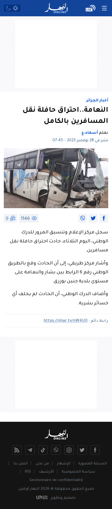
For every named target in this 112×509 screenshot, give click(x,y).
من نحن (42, 464)
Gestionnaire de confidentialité (56, 480)
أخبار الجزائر (97, 101)
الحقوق (77, 489)
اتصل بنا (20, 464)
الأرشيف (46, 472)
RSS (28, 472)
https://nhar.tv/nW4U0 (65, 321)
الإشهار (63, 464)
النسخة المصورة (92, 464)
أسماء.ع (90, 133)
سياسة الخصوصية (78, 472)
